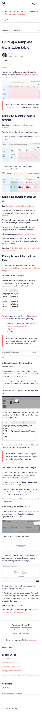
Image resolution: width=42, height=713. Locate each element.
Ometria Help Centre (10, 11)
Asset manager (7, 658)
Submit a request (29, 640)
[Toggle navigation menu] (30, 4)
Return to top (7, 647)
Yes (15, 629)
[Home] (3, 5)
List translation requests (27, 234)
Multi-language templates (11, 666)
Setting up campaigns (29, 11)
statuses (9, 107)
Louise (10, 54)
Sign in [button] (35, 4)
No (27, 629)
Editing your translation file (11, 671)
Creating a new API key (10, 662)
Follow (6, 60)
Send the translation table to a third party (20, 206)
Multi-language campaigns (14, 14)
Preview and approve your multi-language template (20, 675)
